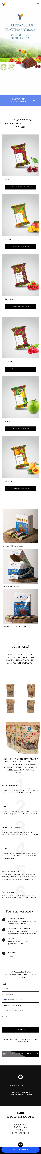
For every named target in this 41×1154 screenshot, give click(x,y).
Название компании (11, 1006)
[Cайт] (20, 1144)
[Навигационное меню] (38, 4)
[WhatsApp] (20, 1077)
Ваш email (6, 1017)
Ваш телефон (7, 995)
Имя (4, 984)
